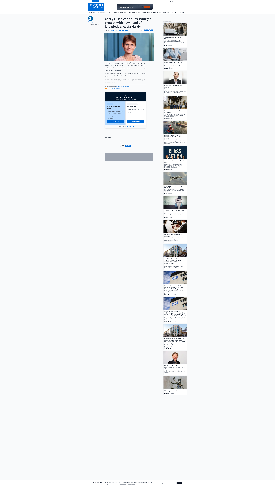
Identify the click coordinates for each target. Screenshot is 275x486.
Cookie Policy (123, 484)
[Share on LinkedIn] (145, 30)
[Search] (185, 12)
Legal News (91, 12)
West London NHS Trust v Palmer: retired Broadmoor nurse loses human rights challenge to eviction (174, 287)
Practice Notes (109, 12)
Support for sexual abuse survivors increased (174, 211)
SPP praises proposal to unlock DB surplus (174, 86)
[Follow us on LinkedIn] (168, 1)
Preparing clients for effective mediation (173, 235)
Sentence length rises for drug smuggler (173, 187)
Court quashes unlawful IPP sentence (172, 38)
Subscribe (128, 145)
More (173, 12)
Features (102, 12)
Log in (122, 145)
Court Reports (131, 12)
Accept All (179, 483)
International (123, 12)
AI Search (138, 12)
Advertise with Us (166, 12)
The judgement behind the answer (174, 391)
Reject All (173, 483)
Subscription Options (155, 12)
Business (116, 12)
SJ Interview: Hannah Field (172, 366)
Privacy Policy (131, 484)
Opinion (97, 12)
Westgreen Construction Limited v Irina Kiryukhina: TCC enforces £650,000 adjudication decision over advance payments (175, 341)
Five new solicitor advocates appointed (172, 111)
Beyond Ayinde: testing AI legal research (173, 63)
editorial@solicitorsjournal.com (122, 86)
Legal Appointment (93, 22)
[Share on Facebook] (149, 30)
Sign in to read (130, 126)
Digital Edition (145, 12)
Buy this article (136, 121)
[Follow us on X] (170, 1)
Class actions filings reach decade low (174, 161)
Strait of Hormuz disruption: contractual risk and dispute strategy (172, 136)
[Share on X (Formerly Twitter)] (147, 30)
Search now (147, 6)
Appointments (114, 30)
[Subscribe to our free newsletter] (172, 1)
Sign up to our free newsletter (181, 1)
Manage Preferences (164, 483)
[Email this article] (152, 30)
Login (90, 1)
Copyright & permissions (114, 88)
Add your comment (124, 30)
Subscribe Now (95, 1)
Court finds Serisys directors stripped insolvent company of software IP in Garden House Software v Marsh (173, 261)
